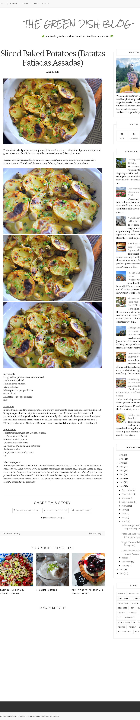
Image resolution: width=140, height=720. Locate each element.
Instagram (134, 138)
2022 (121, 470)
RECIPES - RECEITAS (19, 4)
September (127, 502)
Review (132, 627)
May (124, 517)
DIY (132, 608)
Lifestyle (130, 618)
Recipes (61, 518)
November (127, 494)
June (124, 513)
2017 (121, 569)
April (124, 521)
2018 (121, 486)
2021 (121, 474)
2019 (121, 482)
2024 (121, 463)
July (124, 510)
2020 (121, 478)
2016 (121, 573)
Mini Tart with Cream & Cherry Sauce (87, 591)
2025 (121, 459)
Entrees (52, 518)
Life (120, 618)
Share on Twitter (57, 510)
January (125, 565)
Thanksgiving (124, 632)
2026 (121, 455)
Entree (121, 613)
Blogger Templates (51, 716)
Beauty (121, 594)
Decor (135, 603)
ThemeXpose (23, 716)
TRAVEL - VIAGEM (41, 4)
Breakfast (123, 598)
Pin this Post (83, 510)
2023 (121, 466)
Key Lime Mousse (46, 590)
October (126, 498)
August (125, 506)
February (126, 562)
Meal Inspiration (126, 622)
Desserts (122, 608)
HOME (3, 4)
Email (122, 138)
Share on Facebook (27, 510)
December (127, 490)
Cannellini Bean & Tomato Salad (12, 591)
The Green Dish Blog (77, 24)
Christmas (123, 603)
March (125, 558)
